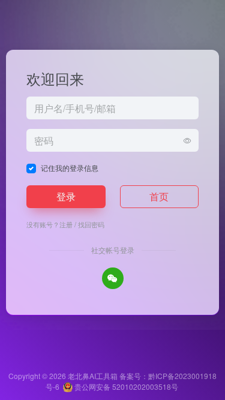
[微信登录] (113, 278)
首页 (159, 196)
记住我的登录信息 (69, 168)
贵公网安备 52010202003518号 (125, 386)
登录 (66, 196)
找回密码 (91, 224)
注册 (66, 224)
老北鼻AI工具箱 (93, 376)
